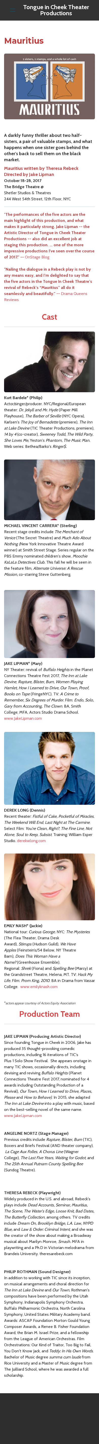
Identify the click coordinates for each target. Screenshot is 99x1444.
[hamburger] (12, 10)
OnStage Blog (37, 257)
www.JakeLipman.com (23, 718)
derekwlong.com (31, 840)
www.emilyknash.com (39, 986)
